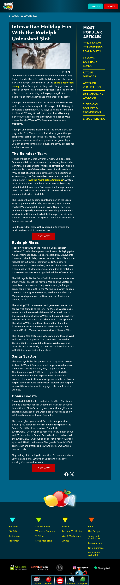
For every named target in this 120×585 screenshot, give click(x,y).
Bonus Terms (95, 543)
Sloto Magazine (43, 540)
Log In (111, 6)
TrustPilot (14, 540)
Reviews (13, 526)
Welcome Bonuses (45, 531)
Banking (66, 526)
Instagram (14, 536)
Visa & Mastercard (71, 536)
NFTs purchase (96, 548)
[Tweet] (72, 474)
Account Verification (72, 531)
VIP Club (39, 536)
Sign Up (95, 6)
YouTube (13, 531)
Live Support (95, 531)
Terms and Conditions (94, 537)
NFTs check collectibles (94, 554)
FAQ (90, 526)
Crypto (65, 540)
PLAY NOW (43, 236)
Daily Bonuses (42, 526)
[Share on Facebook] (66, 474)
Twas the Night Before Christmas (45, 180)
